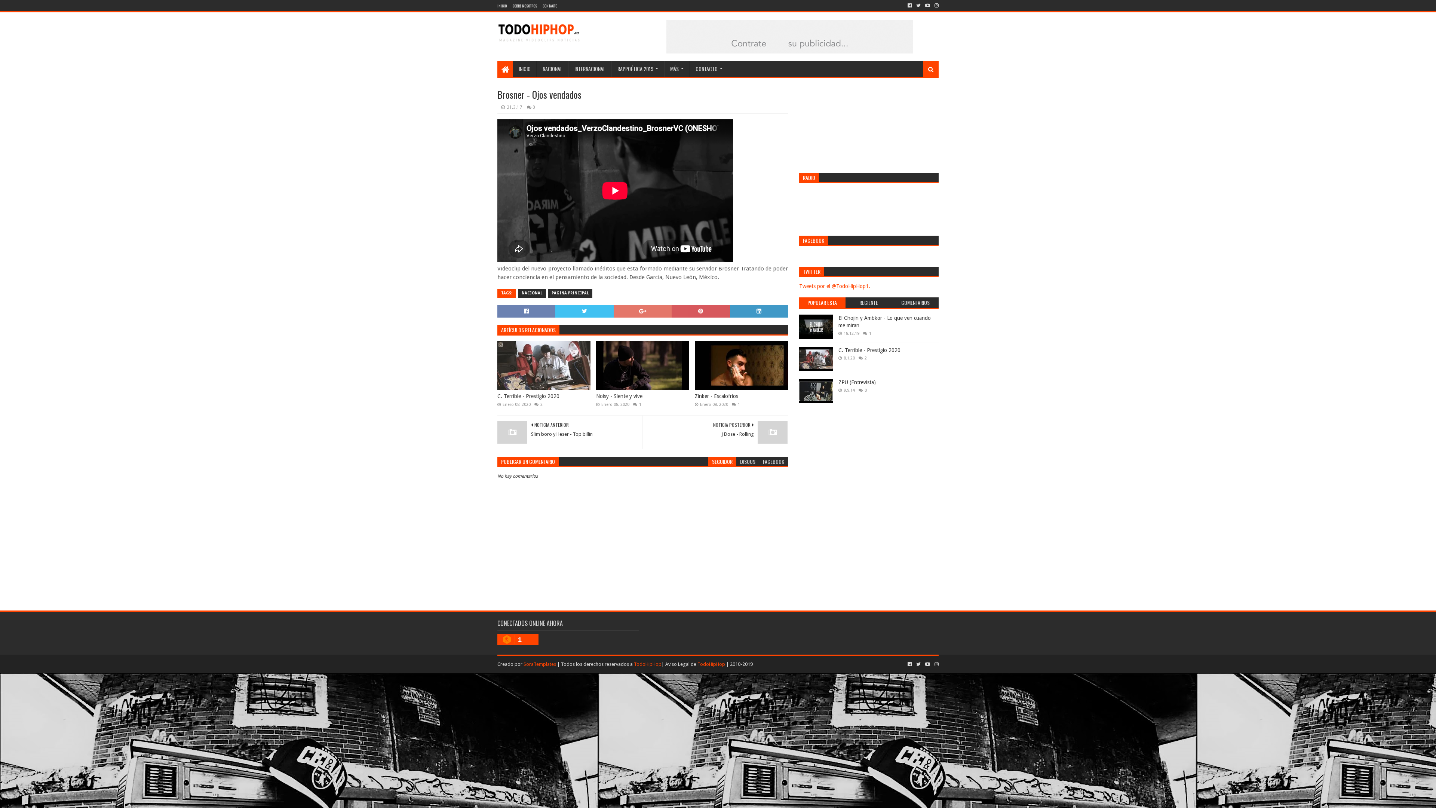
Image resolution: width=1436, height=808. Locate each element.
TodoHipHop (648, 664)
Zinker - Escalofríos (716, 396)
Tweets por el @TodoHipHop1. (834, 286)
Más (674, 69)
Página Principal (570, 293)
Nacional (552, 69)
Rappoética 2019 (635, 69)
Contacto (550, 6)
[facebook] (909, 5)
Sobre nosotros (524, 6)
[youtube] (928, 5)
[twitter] (918, 5)
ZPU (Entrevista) (857, 382)
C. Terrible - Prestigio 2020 (528, 396)
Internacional (589, 69)
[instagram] (936, 5)
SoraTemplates (540, 664)
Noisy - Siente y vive (619, 396)
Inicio (502, 6)
